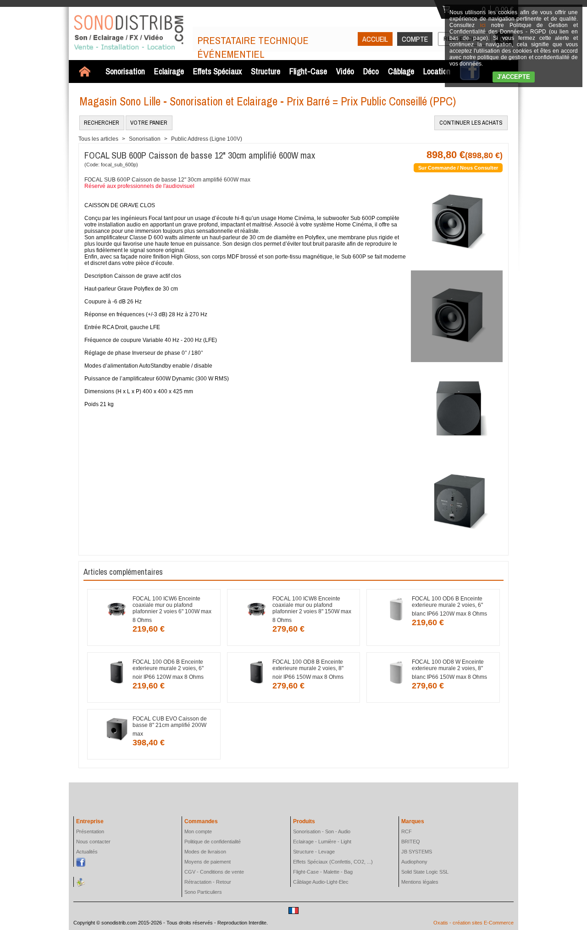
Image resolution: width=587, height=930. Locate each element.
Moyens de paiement (207, 861)
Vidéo (345, 71)
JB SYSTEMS (416, 851)
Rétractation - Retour (207, 882)
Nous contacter (93, 841)
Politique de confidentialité (212, 841)
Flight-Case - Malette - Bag (323, 872)
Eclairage (169, 71)
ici (483, 25)
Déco (371, 71)
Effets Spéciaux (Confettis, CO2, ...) (333, 861)
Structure (265, 71)
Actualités (87, 851)
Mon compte (198, 831)
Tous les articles (98, 139)
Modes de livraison (205, 851)
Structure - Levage (314, 851)
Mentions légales (419, 882)
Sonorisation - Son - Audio (321, 831)
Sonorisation (125, 71)
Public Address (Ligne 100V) (206, 139)
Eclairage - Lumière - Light (322, 841)
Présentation (90, 831)
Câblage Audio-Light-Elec (321, 882)
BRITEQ (410, 841)
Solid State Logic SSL (425, 872)
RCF (406, 831)
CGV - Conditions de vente (214, 872)
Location (436, 71)
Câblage (401, 71)
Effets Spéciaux (217, 71)
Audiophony (414, 861)
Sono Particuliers (203, 892)
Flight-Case (308, 71)
